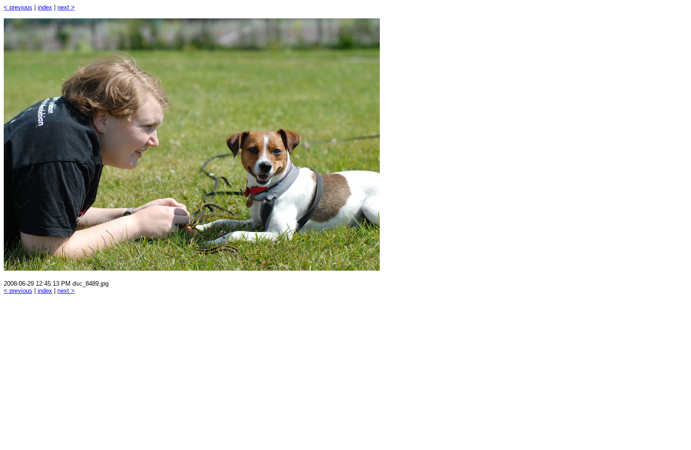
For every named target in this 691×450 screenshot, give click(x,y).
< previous (18, 7)
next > (66, 7)
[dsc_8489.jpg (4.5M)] (192, 268)
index (45, 7)
